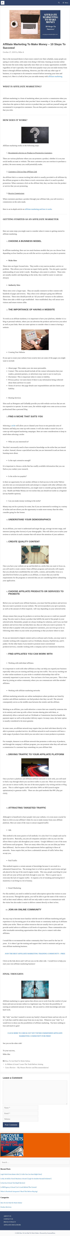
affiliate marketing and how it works (38, 209)
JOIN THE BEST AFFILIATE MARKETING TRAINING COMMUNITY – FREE (35, 954)
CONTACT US (8, 1219)
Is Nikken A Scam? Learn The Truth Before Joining (24, 1064)
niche (13, 426)
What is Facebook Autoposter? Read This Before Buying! (19, 1191)
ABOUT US (7, 1216)
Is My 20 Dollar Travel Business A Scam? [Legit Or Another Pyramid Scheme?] (26, 1178)
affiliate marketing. (55, 76)
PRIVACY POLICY (10, 1222)
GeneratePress (51, 1233)
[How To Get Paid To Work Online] (2, 2)
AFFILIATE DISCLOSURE (12, 1225)
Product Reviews (6, 1207)
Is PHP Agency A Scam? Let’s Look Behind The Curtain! (19, 1187)
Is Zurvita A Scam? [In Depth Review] (13, 1183)
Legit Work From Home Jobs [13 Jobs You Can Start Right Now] (21, 1174)
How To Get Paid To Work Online (17, 1061)
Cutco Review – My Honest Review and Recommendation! (27, 1067)
